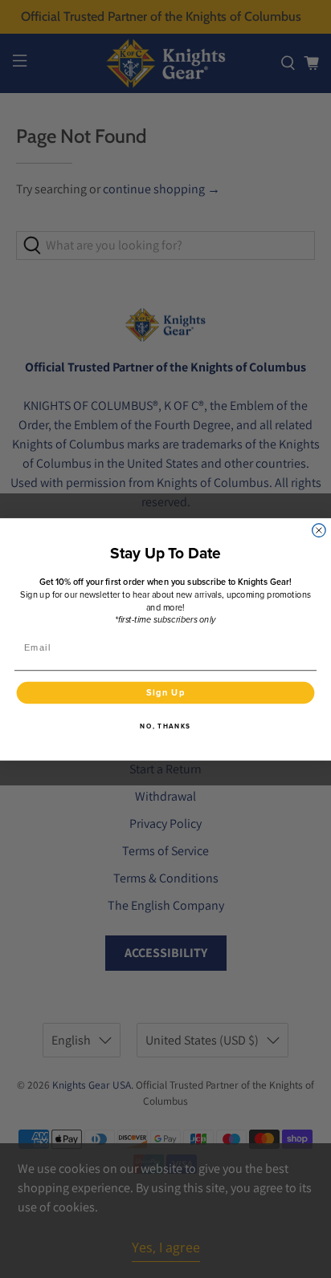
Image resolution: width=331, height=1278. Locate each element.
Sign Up (166, 692)
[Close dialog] (319, 529)
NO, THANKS (165, 725)
